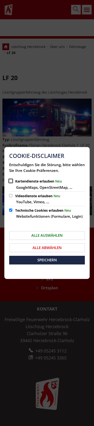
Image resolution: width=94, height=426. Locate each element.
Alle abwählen (47, 247)
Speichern (47, 259)
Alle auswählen (47, 235)
